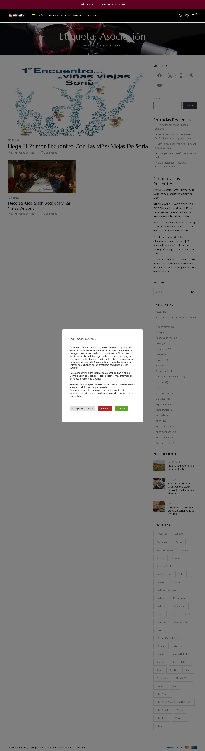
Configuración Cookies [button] (82, 408)
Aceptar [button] (122, 408)
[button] (194, 16)
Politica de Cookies (91, 378)
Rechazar (105, 408)
